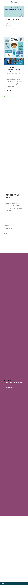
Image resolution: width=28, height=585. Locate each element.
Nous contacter (7, 236)
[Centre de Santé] (14, 1)
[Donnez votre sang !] (14, 143)
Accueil (5, 223)
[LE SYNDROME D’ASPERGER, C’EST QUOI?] (14, 51)
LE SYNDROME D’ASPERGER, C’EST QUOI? (13, 69)
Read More (9, 32)
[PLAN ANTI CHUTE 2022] (14, 11)
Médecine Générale (8, 230)
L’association (6, 225)
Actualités (6, 233)
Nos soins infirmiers (8, 228)
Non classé (14, 23)
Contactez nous (9, 387)
